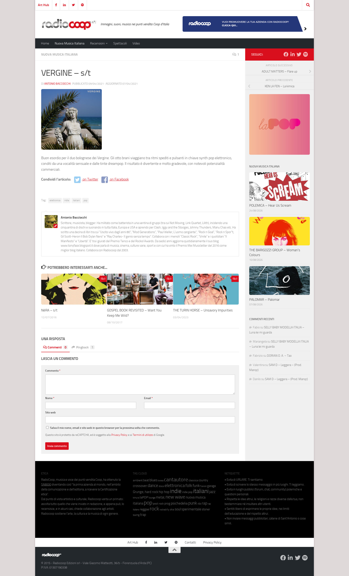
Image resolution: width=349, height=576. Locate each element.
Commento (52, 370)
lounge (152, 497)
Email (148, 398)
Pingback (84, 347)
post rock (158, 503)
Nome (49, 398)
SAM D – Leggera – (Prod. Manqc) (286, 379)
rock (154, 509)
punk (192, 503)
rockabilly (164, 509)
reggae (144, 509)
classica (193, 480)
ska (172, 509)
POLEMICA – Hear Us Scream (270, 205)
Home (45, 43)
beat (146, 480)
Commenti (57, 347)
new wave (175, 497)
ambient (138, 480)
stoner (206, 509)
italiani (76, 200)
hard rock (151, 492)
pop (85, 200)
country (203, 480)
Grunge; (138, 492)
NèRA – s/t (49, 310)
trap (143, 515)
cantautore (176, 479)
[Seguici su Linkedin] (292, 54)
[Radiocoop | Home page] (69, 24)
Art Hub (43, 5)
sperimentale (191, 509)
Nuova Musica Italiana (69, 43)
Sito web (50, 412)
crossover (140, 486)
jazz (212, 492)
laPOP (144, 497)
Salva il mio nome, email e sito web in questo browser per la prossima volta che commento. (105, 428)
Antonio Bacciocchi (57, 83)
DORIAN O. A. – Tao (279, 355)
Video (136, 43)
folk (188, 485)
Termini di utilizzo (143, 434)
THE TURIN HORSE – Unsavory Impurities (203, 310)
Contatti (190, 542)
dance (153, 485)
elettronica (55, 200)
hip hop (164, 492)
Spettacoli (120, 43)
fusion (203, 486)
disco (161, 486)
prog (167, 503)
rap (204, 503)
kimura (136, 497)
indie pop (187, 492)
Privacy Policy (119, 434)
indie (66, 200)
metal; (160, 497)
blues (153, 480)
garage (211, 486)
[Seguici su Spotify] (305, 54)
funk (196, 486)
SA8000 (46, 484)
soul (178, 509)
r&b (199, 503)
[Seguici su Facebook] (286, 54)
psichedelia (179, 503)
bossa (160, 480)
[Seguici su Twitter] (298, 54)
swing (136, 514)
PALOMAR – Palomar (264, 299)
